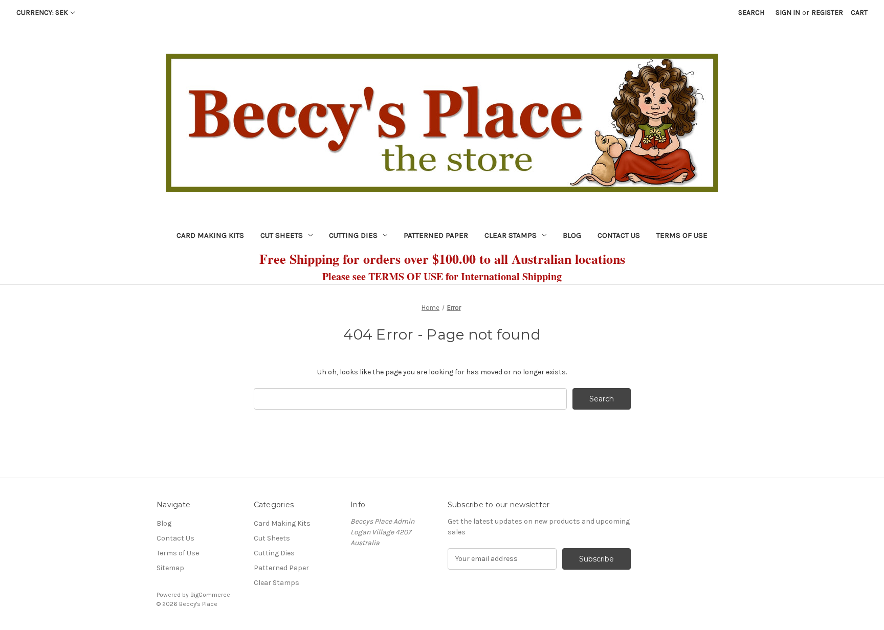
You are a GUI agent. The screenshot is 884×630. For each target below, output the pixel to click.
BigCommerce (210, 594)
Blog (572, 235)
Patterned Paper (436, 235)
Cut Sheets (281, 235)
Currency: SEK (42, 12)
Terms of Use (682, 235)
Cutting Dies (353, 235)
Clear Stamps (510, 235)
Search (751, 12)
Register (827, 12)
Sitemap (170, 568)
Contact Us (619, 235)
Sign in (788, 12)
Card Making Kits (210, 235)
